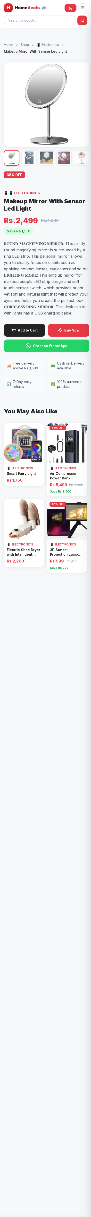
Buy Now (71, 330)
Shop (25, 45)
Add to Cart (28, 330)
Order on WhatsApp (50, 346)
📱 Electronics (47, 45)
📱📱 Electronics (22, 193)
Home (8, 45)
